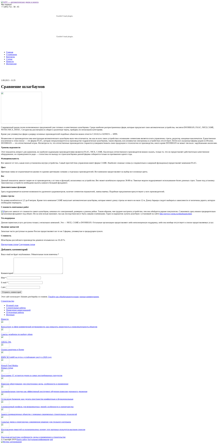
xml (51, 439)
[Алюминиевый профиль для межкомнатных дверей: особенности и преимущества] (5, 404)
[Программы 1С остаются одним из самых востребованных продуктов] (5, 373)
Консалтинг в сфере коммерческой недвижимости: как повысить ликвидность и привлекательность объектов (49, 327)
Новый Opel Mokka (9, 365)
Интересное (11, 64)
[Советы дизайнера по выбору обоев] (5, 332)
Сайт (3, 287)
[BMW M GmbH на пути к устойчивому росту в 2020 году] (5, 355)
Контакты (10, 57)
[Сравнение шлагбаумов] (21, 123)
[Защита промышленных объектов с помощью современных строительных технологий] (5, 412)
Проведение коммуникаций (18, 310)
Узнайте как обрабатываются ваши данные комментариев (73, 297)
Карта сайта (21, 439)
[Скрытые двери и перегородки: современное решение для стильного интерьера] (5, 419)
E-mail (4, 282)
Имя (3, 278)
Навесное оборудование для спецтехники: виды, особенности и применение (34, 384)
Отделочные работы (15, 312)
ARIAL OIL (6, 342)
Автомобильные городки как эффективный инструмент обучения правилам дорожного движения (44, 391)
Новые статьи (7, 368)
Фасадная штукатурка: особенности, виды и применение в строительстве (33, 437)
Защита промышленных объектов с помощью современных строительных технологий (39, 414)
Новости (10, 61)
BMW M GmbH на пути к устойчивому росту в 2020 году (26, 357)
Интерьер (10, 315)
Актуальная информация (38, 439)
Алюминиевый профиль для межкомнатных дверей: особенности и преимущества (37, 407)
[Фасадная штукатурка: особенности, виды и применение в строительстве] (5, 435)
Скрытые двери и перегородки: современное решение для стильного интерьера (36, 422)
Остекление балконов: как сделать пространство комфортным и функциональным (37, 399)
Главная (9, 52)
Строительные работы (16, 308)
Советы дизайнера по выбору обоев (17, 334)
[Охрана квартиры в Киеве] (5, 347)
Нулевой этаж (12, 305)
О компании (11, 54)
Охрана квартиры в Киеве (12, 349)
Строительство (7, 301)
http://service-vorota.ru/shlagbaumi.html (176, 214)
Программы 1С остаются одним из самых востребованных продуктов (31, 375)
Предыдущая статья (9, 244)
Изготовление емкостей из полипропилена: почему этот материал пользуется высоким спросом (43, 429)
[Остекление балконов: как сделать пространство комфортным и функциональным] (5, 397)
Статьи (9, 59)
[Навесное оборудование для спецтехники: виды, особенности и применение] (5, 381)
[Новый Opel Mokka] (5, 363)
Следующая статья (27, 244)
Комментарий (7, 273)
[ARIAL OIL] (5, 340)
